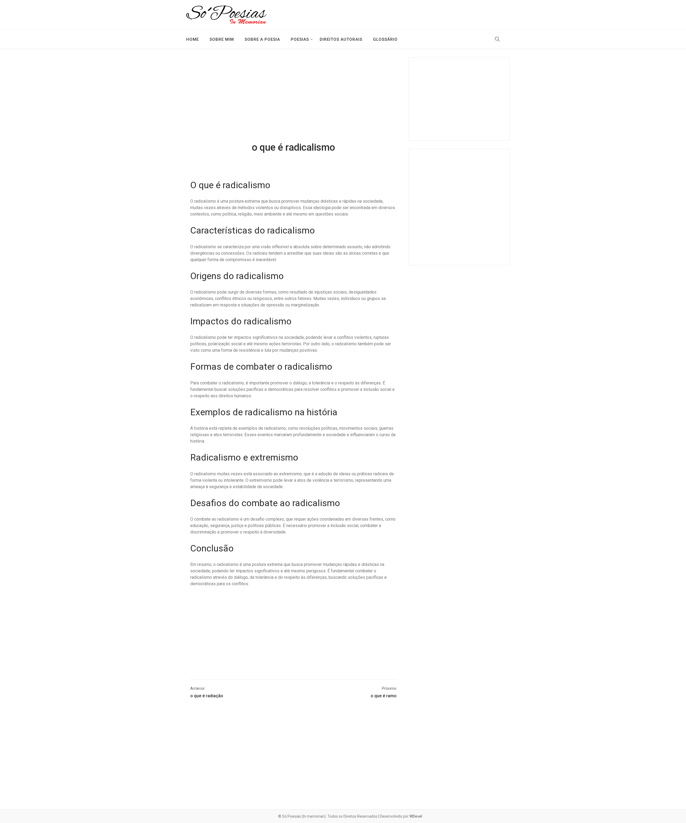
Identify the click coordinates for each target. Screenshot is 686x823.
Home (192, 39)
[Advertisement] (293, 100)
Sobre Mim (222, 39)
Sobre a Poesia (262, 39)
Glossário (385, 39)
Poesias (300, 39)
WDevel (415, 816)
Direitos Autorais (341, 39)
